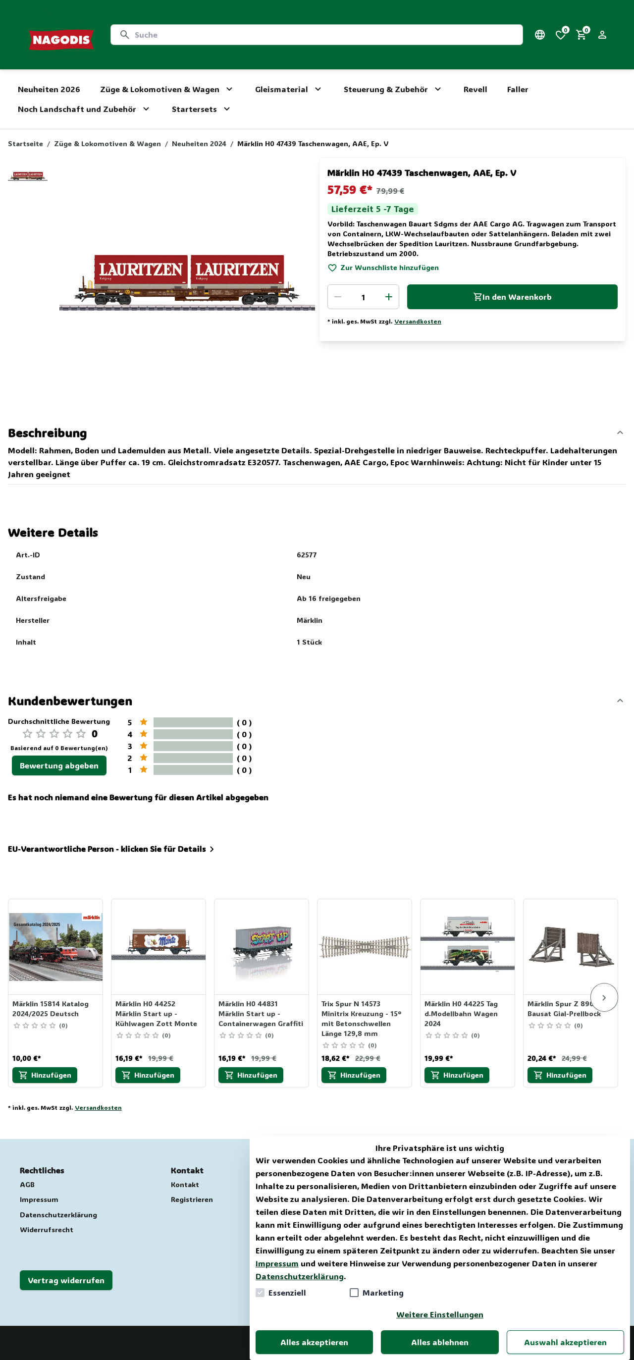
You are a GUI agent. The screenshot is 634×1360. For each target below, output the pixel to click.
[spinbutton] (363, 297)
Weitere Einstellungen (439, 1314)
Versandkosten (417, 321)
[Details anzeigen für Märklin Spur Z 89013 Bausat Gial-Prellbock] (571, 946)
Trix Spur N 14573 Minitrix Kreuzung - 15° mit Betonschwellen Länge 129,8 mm (361, 1018)
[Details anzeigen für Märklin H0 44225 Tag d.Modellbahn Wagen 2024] (468, 946)
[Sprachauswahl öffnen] (540, 35)
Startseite (25, 143)
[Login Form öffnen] (602, 35)
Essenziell (287, 1292)
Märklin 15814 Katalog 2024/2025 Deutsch (50, 1008)
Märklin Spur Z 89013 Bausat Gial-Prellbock (564, 1008)
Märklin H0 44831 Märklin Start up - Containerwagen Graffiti (260, 1013)
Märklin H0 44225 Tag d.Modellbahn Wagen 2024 (461, 1013)
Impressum (277, 1263)
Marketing (383, 1292)
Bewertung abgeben (59, 765)
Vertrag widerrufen (66, 1280)
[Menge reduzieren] (338, 297)
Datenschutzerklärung (300, 1276)
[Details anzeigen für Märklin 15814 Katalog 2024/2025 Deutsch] (56, 946)
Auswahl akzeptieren (565, 1342)
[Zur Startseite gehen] (61, 34)
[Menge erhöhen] (389, 297)
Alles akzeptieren (314, 1342)
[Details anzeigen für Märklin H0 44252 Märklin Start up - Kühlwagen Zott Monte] (159, 946)
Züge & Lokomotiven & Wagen (107, 143)
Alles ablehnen (440, 1342)
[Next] (604, 997)
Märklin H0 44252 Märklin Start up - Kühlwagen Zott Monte (156, 1013)
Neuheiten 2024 (199, 143)
